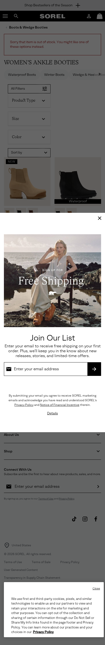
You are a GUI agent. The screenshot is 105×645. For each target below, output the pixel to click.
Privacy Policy (23, 404)
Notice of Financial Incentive (59, 404)
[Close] (99, 218)
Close (96, 588)
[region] (54, 609)
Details (52, 413)
